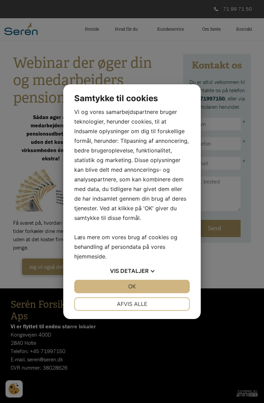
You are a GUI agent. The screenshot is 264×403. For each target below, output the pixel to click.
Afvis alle (132, 303)
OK (132, 286)
